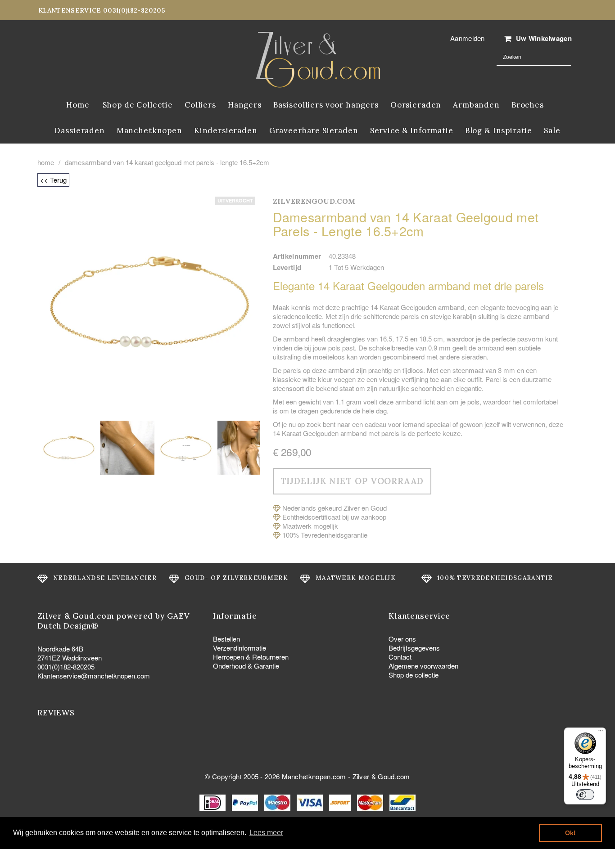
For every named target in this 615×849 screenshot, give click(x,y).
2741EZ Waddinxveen (69, 657)
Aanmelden (467, 38)
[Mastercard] (371, 801)
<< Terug (53, 179)
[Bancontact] (402, 801)
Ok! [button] (570, 832)
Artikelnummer (297, 256)
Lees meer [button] (266, 832)
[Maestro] (278, 801)
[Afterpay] (341, 801)
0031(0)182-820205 (66, 666)
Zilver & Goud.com (381, 776)
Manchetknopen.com (314, 776)
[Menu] (600, 733)
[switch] (585, 794)
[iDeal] (213, 801)
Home (45, 162)
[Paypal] (246, 801)
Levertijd (287, 267)
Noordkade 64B (60, 648)
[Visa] (311, 801)
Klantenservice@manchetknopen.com (93, 675)
